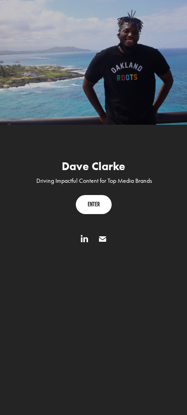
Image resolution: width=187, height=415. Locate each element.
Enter (94, 204)
